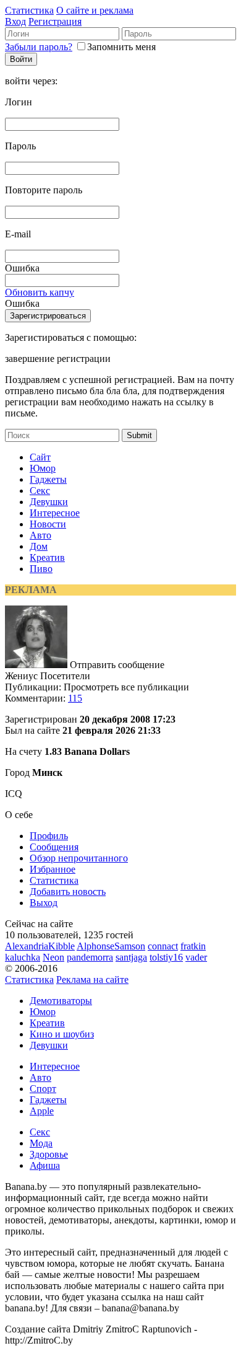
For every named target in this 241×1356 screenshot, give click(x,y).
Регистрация (55, 21)
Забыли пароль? (38, 47)
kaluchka (22, 957)
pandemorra (90, 957)
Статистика (29, 10)
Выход (43, 902)
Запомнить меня (121, 47)
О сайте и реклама (94, 10)
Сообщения (54, 847)
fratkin (193, 946)
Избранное (52, 869)
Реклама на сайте (92, 979)
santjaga (131, 957)
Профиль (49, 835)
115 (75, 698)
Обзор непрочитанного (79, 858)
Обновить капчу (39, 292)
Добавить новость (68, 891)
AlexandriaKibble (40, 946)
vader (196, 957)
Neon (53, 957)
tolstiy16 (166, 957)
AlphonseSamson (111, 946)
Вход (15, 21)
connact (163, 946)
